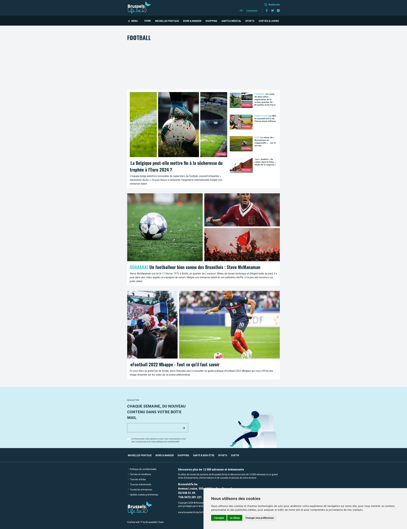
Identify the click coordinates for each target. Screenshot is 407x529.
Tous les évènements (140, 484)
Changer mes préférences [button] (259, 517)
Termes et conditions (140, 474)
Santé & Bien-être (203, 455)
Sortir (235, 455)
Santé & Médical (231, 21)
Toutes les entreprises (140, 489)
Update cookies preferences (143, 494)
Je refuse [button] (235, 517)
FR (241, 10)
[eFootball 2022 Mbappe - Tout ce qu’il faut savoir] (203, 335)
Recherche (274, 4)
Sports (249, 21)
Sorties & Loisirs (269, 21)
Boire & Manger (192, 21)
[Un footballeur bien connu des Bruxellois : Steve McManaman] (203, 239)
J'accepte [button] (219, 517)
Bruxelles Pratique (167, 21)
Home (147, 21)
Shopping (211, 21)
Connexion (251, 10)
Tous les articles (137, 479)
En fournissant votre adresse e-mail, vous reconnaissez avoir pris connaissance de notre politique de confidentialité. (159, 440)
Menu (134, 21)
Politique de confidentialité (142, 469)
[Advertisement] (203, 65)
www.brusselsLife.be (188, 512)
